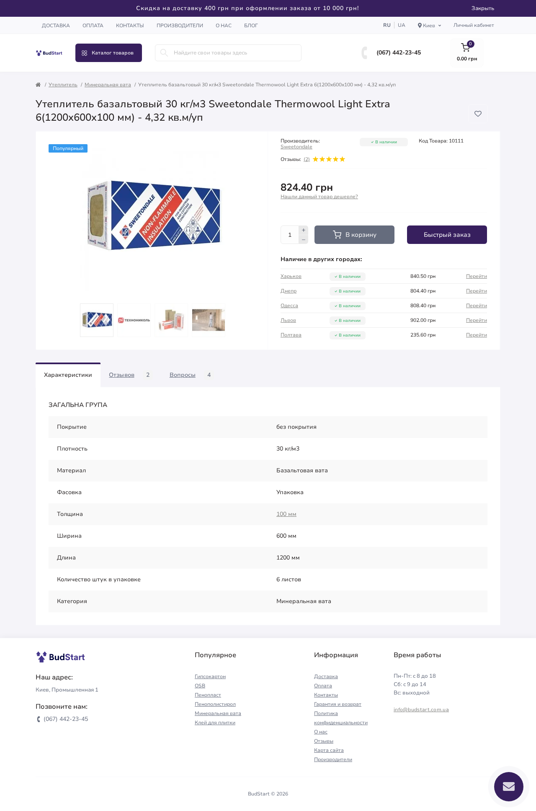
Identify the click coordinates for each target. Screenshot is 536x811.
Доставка (56, 25)
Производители (180, 25)
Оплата (92, 25)
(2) (307, 159)
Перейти (476, 276)
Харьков (291, 276)
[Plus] (303, 230)
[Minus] (303, 239)
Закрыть (483, 8)
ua (401, 25)
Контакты (130, 25)
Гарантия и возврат (337, 704)
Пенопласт (208, 695)
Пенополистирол (215, 704)
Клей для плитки (215, 722)
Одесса (289, 305)
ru (387, 25)
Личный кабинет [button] (474, 25)
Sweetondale (296, 146)
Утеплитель (63, 84)
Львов (288, 320)
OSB (200, 685)
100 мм (286, 514)
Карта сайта (329, 750)
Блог (251, 25)
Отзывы (323, 741)
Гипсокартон (210, 676)
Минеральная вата (108, 84)
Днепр (288, 291)
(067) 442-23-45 (398, 53)
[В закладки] (478, 113)
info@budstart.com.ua (421, 709)
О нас (224, 25)
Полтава (291, 335)
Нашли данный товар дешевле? (319, 197)
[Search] (164, 52)
